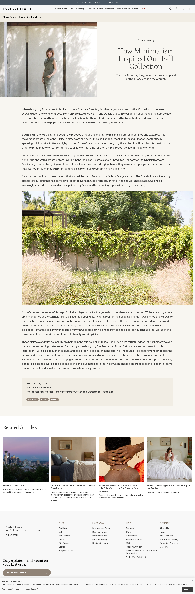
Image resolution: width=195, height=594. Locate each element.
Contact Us (131, 536)
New (72, 9)
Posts (13, 17)
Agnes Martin (90, 114)
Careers (164, 547)
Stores (62, 547)
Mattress (109, 9)
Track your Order (134, 547)
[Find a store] (177, 9)
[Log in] (183, 9)
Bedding (80, 9)
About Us (164, 528)
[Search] (171, 9)
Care (128, 532)
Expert (54, 399)
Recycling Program (169, 543)
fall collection (64, 109)
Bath (61, 532)
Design (44, 399)
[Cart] (189, 9)
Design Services (100, 543)
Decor (135, 9)
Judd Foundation (95, 176)
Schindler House (59, 317)
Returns (130, 528)
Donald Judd (111, 114)
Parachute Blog (99, 540)
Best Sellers (61, 9)
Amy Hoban (32, 399)
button (47, 572)
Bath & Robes (123, 9)
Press (163, 532)
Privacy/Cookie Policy (32, 589)
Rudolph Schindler (66, 312)
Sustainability (166, 536)
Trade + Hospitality (169, 540)
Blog (5, 17)
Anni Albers (156, 342)
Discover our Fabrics (102, 528)
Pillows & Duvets (95, 9)
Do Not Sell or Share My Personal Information (141, 552)
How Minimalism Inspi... (30, 17)
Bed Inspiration (99, 532)
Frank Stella (74, 114)
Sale (142, 9)
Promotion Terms (134, 540)
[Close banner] (193, 580)
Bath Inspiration (99, 536)
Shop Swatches (66, 551)
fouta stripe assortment (140, 351)
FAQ (128, 543)
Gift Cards (64, 543)
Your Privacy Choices (136, 557)
